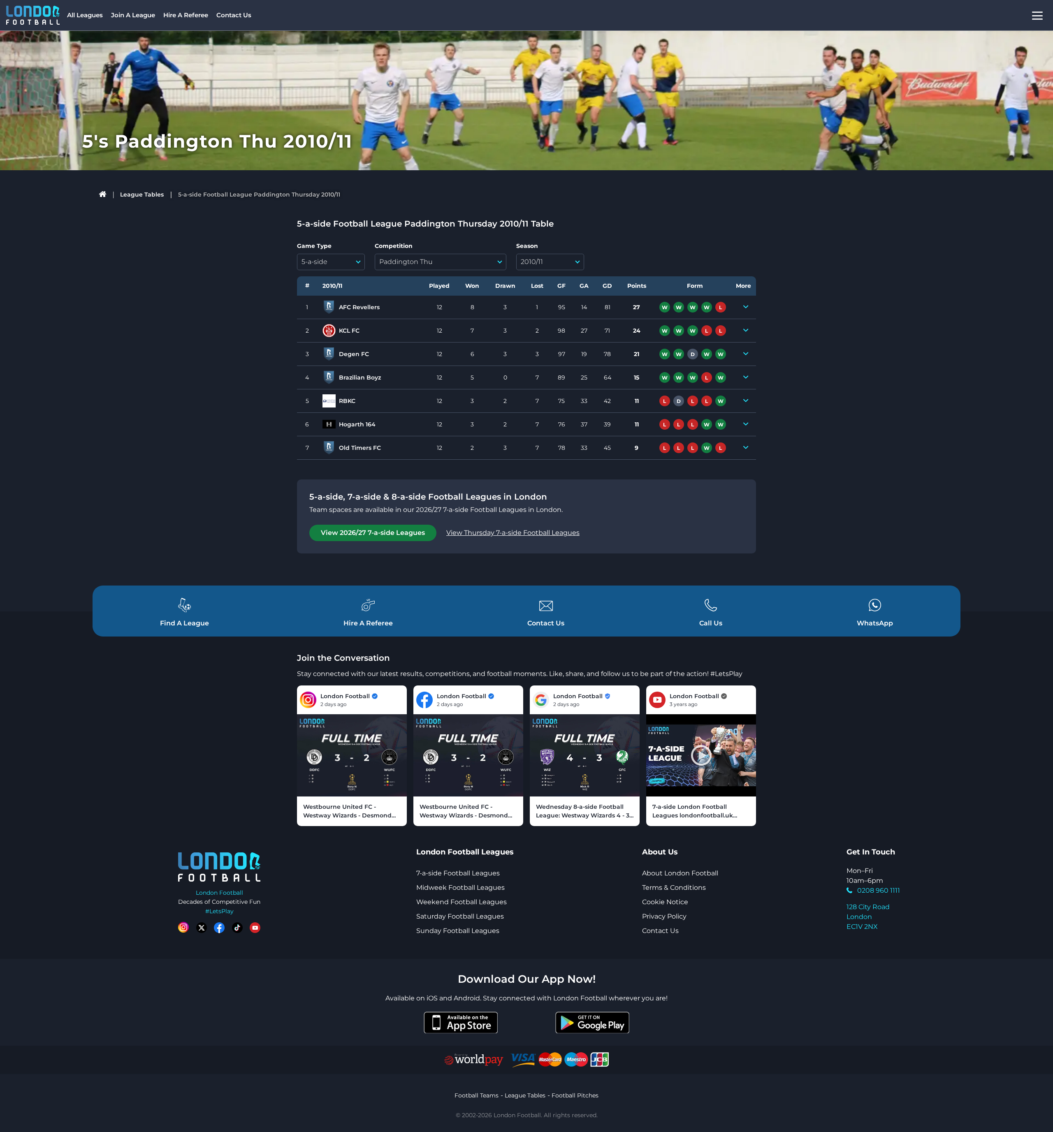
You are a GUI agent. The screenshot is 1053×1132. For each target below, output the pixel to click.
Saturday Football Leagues (460, 916)
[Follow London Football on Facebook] (219, 927)
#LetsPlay (219, 911)
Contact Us (233, 15)
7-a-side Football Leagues (458, 873)
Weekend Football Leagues (461, 902)
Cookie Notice (665, 902)
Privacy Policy (664, 916)
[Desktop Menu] (1037, 15)
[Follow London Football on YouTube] (255, 927)
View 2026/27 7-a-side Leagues (373, 533)
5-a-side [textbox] (314, 262)
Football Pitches (575, 1095)
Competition (394, 246)
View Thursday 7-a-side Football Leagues (513, 533)
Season (527, 246)
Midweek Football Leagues (460, 887)
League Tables (142, 194)
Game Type (314, 246)
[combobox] (331, 262)
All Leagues (85, 15)
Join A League (133, 15)
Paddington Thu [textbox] (406, 262)
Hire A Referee (185, 15)
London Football (219, 892)
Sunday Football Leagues (457, 931)
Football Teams (477, 1095)
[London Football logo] (33, 15)
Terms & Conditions (674, 887)
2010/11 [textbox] (532, 262)
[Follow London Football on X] (201, 927)
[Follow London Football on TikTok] (237, 927)
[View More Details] (745, 307)
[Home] (103, 194)
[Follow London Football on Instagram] (183, 927)
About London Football (680, 873)
